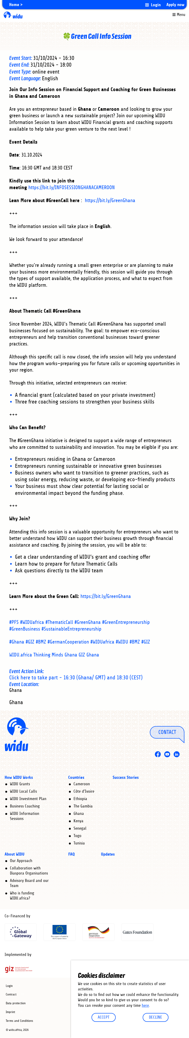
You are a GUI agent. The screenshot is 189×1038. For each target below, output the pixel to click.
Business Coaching (25, 806)
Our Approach (21, 861)
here (145, 1005)
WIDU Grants (20, 784)
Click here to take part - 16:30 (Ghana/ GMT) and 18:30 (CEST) (76, 678)
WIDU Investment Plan (28, 799)
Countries (76, 777)
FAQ (71, 854)
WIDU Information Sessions (24, 816)
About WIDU (14, 854)
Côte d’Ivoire (84, 791)
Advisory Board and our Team (29, 883)
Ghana (79, 813)
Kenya (78, 821)
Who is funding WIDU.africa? (22, 896)
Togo (77, 836)
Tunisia (79, 843)
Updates (108, 854)
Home (14, 4)
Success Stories (126, 777)
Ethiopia (80, 799)
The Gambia (83, 806)
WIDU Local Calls (23, 791)
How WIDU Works (19, 777)
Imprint (10, 1012)
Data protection (16, 1003)
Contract (11, 994)
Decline (155, 1017)
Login (156, 5)
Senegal (80, 828)
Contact (167, 732)
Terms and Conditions (19, 1021)
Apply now (175, 4)
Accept (103, 1017)
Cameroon (82, 784)
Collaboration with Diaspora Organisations (29, 871)
